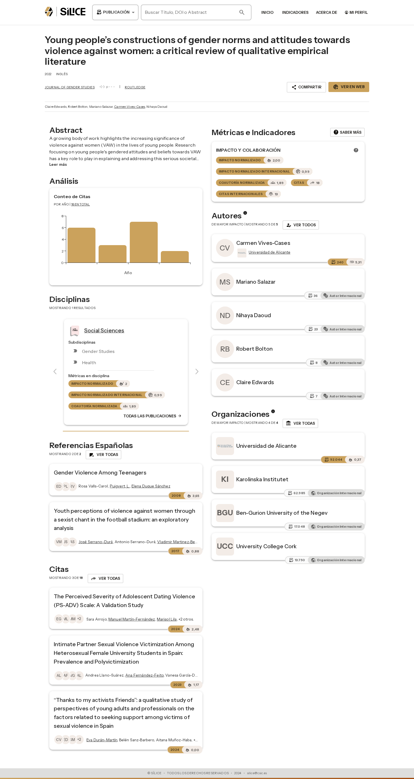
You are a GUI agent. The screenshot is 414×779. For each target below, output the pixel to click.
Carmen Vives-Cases (129, 107)
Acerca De (326, 12)
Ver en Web (349, 87)
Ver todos (301, 225)
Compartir (306, 87)
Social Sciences (104, 330)
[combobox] (115, 12)
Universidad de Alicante (266, 445)
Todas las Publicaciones (152, 416)
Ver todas (300, 423)
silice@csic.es (257, 773)
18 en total (80, 204)
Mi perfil (356, 12)
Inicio (267, 12)
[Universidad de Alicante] (241, 253)
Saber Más (347, 132)
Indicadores (295, 12)
